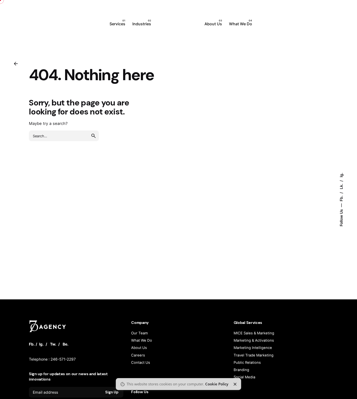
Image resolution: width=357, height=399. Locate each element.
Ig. (341, 175)
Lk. (341, 186)
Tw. (53, 344)
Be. (65, 344)
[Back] (16, 63)
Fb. (341, 198)
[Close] (235, 384)
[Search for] (64, 135)
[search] (93, 135)
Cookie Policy (216, 384)
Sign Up (112, 392)
